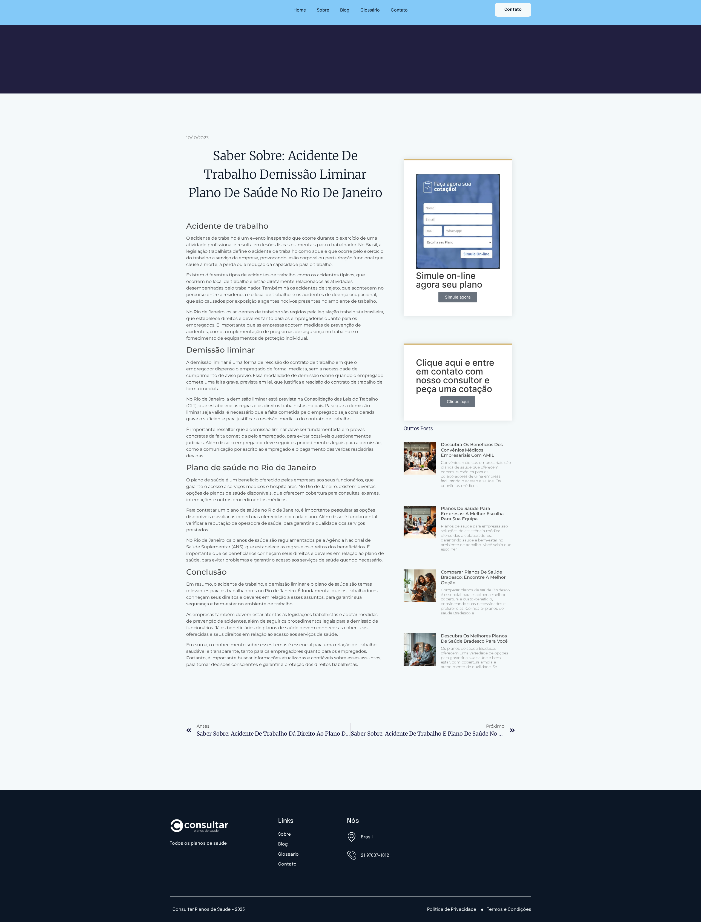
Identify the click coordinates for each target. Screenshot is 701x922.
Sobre (323, 10)
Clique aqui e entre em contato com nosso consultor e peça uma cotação (455, 375)
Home (300, 10)
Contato (399, 10)
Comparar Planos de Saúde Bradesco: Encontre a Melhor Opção (473, 577)
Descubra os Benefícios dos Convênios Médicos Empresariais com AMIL (472, 450)
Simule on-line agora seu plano (449, 280)
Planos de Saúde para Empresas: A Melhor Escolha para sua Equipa (472, 513)
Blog (344, 10)
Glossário (370, 10)
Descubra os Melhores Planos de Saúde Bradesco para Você (474, 638)
